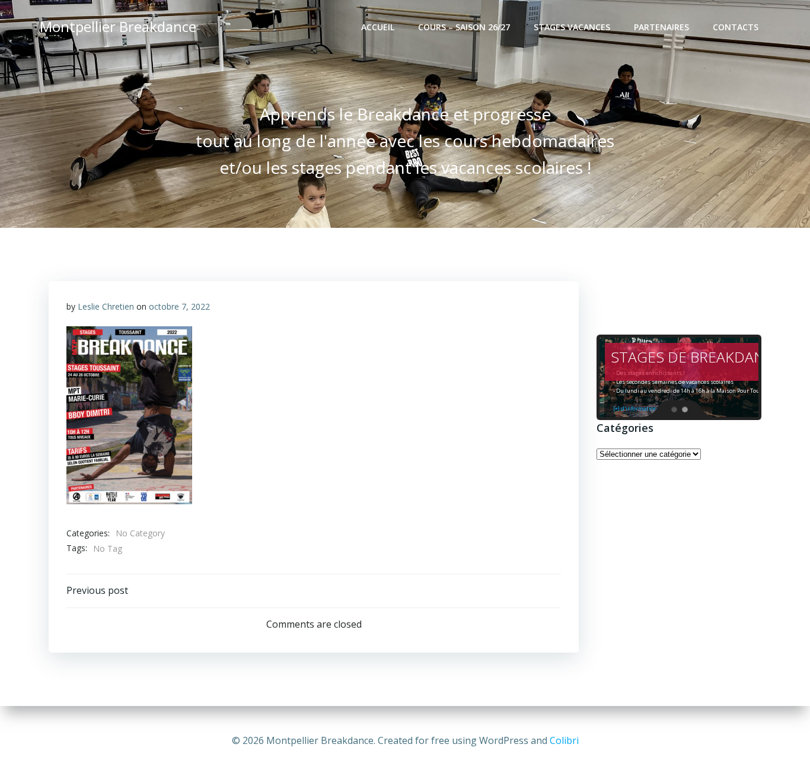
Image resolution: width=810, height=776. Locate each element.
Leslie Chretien (106, 306)
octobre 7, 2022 (179, 306)
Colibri (564, 740)
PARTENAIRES (661, 27)
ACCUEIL (377, 27)
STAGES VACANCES (572, 27)
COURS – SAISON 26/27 (464, 27)
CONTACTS (735, 27)
